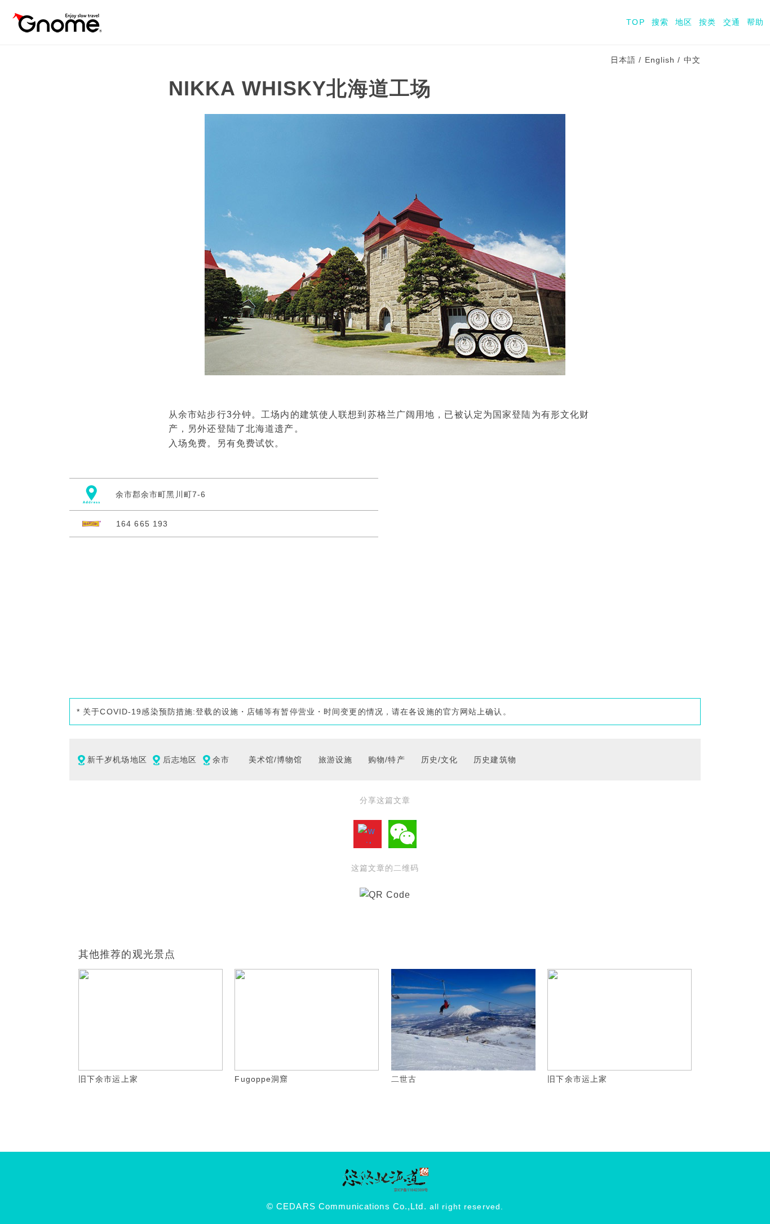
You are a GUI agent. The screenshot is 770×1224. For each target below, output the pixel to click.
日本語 (623, 59)
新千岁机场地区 (117, 759)
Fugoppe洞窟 (261, 1078)
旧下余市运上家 (108, 1078)
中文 (692, 59)
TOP (635, 22)
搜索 (660, 22)
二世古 (404, 1078)
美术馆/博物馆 (276, 759)
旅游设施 (335, 759)
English (660, 59)
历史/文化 (439, 759)
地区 (683, 22)
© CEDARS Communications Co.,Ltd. (347, 1206)
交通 (731, 22)
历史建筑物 (494, 759)
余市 (221, 759)
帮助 (755, 22)
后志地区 (180, 759)
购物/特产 (386, 759)
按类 (707, 22)
